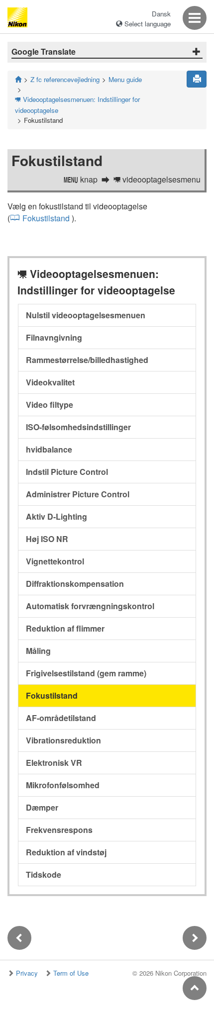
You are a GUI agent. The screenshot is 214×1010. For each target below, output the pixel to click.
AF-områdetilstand (61, 718)
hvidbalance (49, 449)
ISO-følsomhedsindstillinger (78, 427)
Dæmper (42, 807)
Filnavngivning (54, 337)
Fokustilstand (46, 218)
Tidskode (43, 874)
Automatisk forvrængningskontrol (90, 606)
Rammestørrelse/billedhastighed (87, 360)
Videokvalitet (50, 382)
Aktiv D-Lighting (56, 516)
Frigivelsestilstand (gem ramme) (86, 673)
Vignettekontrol (55, 561)
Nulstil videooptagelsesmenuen (85, 315)
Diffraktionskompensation (75, 583)
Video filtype (49, 404)
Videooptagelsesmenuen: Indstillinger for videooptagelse (77, 104)
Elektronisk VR (54, 762)
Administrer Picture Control (77, 494)
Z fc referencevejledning (65, 79)
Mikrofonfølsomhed (63, 785)
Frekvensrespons (59, 829)
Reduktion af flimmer (65, 628)
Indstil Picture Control (67, 471)
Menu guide (125, 79)
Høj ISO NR (47, 539)
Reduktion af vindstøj (66, 852)
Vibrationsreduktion (63, 740)
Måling (38, 650)
